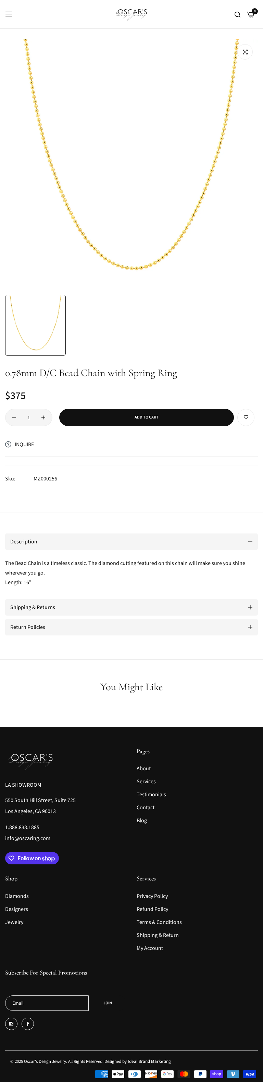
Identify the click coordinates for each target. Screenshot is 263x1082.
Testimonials (151, 794)
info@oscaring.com (27, 838)
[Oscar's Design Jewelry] (132, 14)
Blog (142, 820)
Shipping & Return (158, 935)
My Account (150, 948)
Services (146, 781)
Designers (16, 909)
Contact (145, 807)
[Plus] (43, 417)
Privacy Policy (152, 896)
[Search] (237, 14)
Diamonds (17, 896)
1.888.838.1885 (22, 827)
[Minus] (14, 417)
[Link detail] (11, 1024)
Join (107, 1003)
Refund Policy (152, 909)
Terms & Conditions (159, 922)
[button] (245, 417)
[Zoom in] (245, 52)
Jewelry (14, 922)
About (144, 768)
